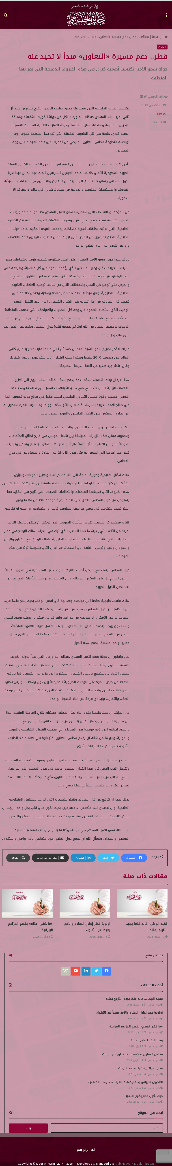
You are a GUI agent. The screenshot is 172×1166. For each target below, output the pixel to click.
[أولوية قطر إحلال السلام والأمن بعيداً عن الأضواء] (85, 903)
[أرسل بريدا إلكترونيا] (141, 97)
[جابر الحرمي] (86, 15)
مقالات (144, 37)
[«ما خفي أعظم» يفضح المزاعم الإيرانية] (27, 903)
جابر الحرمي (156, 97)
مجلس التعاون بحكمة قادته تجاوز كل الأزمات (132, 1054)
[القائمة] (166, 17)
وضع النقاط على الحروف (146, 1040)
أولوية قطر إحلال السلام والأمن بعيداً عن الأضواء (87, 927)
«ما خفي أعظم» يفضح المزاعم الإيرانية (136, 1026)
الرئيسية (158, 37)
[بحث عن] (5, 17)
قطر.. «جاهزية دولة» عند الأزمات (140, 1068)
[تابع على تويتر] (145, 97)
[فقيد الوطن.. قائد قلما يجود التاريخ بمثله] (142, 903)
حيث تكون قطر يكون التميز (144, 1096)
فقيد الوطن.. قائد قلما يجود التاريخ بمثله (134, 999)
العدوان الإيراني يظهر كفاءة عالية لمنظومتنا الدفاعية (125, 1082)
